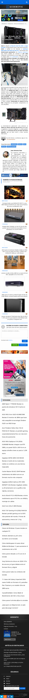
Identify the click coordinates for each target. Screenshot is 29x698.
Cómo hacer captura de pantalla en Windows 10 (15, 650)
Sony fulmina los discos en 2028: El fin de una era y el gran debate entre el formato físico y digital (14, 564)
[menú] (2, 2)
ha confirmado (14, 56)
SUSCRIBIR (22, 688)
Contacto (6, 628)
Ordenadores (10, 23)
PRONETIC (25, 695)
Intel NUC (4, 146)
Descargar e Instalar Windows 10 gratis (13, 652)
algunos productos (23, 52)
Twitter (7, 678)
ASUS (25, 144)
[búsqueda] (26, 2)
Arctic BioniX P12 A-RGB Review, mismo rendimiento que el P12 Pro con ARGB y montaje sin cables (15, 498)
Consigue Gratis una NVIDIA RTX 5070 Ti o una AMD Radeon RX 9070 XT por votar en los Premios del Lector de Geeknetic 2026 (14, 204)
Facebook (8, 676)
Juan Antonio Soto (7, 42)
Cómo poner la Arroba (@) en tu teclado (15, 600)
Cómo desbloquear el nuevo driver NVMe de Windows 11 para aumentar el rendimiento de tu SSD (15, 546)
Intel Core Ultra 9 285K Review (12, 506)
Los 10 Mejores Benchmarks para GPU (12, 666)
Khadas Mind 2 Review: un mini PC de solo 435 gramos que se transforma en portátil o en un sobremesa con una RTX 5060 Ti (14, 228)
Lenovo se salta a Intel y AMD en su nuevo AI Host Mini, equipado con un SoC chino (14, 273)
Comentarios (11, 139)
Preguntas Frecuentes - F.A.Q (10, 626)
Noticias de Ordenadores (19, 23)
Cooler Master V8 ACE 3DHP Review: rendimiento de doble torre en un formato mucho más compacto (13, 474)
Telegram (8, 683)
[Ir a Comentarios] (18, 42)
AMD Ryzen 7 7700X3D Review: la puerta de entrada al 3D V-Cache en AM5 (13, 407)
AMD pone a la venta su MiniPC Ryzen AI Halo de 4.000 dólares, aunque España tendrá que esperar (14, 295)
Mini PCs (20, 144)
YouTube (8, 681)
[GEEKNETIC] (14, 7)
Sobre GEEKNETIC (8, 621)
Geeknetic (5, 23)
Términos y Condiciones (9, 624)
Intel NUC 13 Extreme (11, 146)
